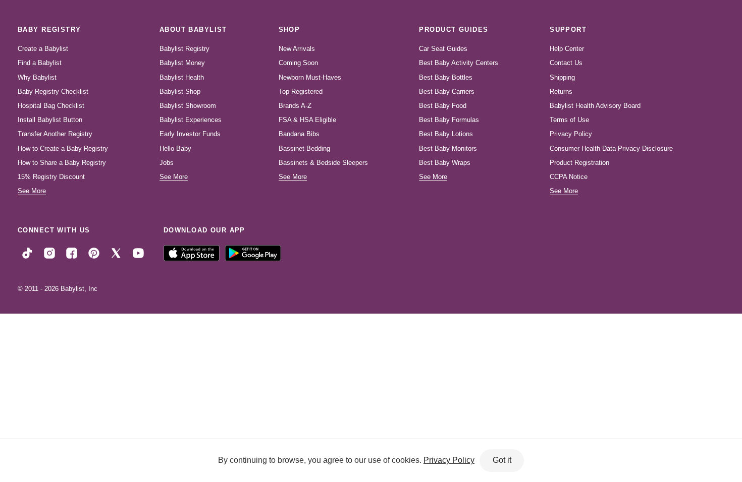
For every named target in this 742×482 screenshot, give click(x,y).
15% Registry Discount (51, 176)
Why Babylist (37, 77)
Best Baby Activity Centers (458, 63)
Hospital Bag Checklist (51, 105)
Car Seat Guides (443, 48)
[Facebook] (71, 252)
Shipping (562, 77)
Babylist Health (182, 77)
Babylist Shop (180, 91)
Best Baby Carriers (446, 91)
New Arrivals (297, 48)
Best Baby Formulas (449, 120)
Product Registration (579, 162)
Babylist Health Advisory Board (595, 105)
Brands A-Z (295, 105)
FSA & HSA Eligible (307, 120)
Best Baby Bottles (445, 77)
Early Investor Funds (190, 134)
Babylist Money (182, 63)
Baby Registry (49, 29)
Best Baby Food (442, 105)
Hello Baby (175, 148)
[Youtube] (138, 252)
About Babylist (193, 29)
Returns (561, 91)
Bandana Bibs (299, 134)
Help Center (567, 48)
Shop (289, 29)
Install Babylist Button (50, 120)
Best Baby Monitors (448, 148)
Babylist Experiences (191, 120)
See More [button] (32, 191)
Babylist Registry (184, 48)
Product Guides (453, 29)
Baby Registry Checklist (53, 91)
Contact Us (566, 63)
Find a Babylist (40, 63)
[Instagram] (49, 252)
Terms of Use (569, 120)
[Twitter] (116, 252)
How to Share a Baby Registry (62, 162)
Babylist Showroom (188, 105)
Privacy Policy (571, 134)
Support (568, 29)
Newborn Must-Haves (310, 77)
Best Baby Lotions (446, 134)
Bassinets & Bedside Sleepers (323, 162)
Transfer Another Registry (55, 134)
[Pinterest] (93, 252)
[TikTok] (27, 252)
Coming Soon (298, 63)
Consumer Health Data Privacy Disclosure (611, 148)
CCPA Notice (569, 176)
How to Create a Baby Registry (63, 148)
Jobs (167, 162)
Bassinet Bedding (304, 148)
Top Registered (301, 91)
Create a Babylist (43, 48)
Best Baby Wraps (444, 162)
